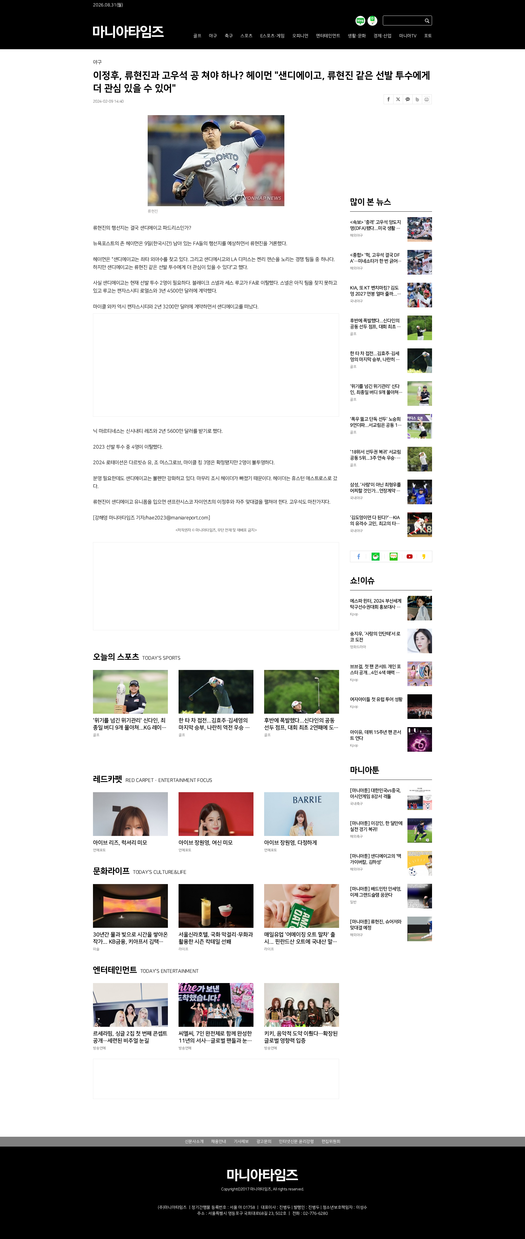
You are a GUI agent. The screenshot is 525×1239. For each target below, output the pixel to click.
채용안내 (218, 1141)
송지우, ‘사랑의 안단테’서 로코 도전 (375, 636)
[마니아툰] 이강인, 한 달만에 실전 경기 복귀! (376, 826)
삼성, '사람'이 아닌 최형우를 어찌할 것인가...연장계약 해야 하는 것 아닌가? (375, 488)
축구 (229, 36)
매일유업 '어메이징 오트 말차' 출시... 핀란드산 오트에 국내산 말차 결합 (300, 938)
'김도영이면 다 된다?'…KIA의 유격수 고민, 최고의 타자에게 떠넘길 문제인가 (375, 521)
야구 (213, 36)
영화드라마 (358, 647)
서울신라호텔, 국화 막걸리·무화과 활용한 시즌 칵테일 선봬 (216, 938)
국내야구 (356, 301)
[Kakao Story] (424, 557)
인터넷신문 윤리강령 (296, 1141)
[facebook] (359, 557)
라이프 (183, 949)
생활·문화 (357, 36)
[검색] (427, 20)
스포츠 (246, 36)
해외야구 (356, 235)
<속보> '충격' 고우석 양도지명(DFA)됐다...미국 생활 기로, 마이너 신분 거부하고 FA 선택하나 (375, 225)
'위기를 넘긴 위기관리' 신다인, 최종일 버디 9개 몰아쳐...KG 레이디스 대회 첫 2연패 (130, 724)
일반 (353, 902)
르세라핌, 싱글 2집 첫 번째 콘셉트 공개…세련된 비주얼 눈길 (130, 1037)
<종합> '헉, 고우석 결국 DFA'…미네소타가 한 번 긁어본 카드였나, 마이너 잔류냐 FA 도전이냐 (375, 258)
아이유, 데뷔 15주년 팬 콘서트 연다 (375, 735)
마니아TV (407, 36)
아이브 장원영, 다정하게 (290, 843)
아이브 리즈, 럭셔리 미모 (120, 843)
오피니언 (300, 36)
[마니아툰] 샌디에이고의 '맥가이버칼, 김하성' (375, 859)
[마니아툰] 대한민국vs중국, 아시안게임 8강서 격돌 (375, 793)
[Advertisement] (163, 363)
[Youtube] (409, 557)
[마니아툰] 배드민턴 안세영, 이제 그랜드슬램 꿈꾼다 (375, 892)
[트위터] (398, 99)
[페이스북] (388, 99)
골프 (197, 36)
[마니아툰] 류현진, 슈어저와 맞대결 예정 (375, 924)
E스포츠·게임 (272, 36)
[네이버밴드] (417, 99)
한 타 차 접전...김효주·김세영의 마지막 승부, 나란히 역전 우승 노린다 (214, 724)
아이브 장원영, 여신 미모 (206, 843)
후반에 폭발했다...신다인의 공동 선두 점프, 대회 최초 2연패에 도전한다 (301, 724)
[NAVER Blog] (394, 557)
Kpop (354, 614)
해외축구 (356, 836)
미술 (96, 949)
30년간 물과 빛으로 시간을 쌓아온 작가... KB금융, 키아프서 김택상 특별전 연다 (130, 938)
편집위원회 (331, 1141)
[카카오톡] (407, 99)
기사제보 (241, 1141)
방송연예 (99, 1048)
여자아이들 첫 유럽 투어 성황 (376, 699)
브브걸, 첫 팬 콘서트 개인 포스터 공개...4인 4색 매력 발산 (375, 670)
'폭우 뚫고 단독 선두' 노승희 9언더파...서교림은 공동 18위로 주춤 (375, 422)
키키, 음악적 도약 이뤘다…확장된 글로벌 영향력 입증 (301, 1037)
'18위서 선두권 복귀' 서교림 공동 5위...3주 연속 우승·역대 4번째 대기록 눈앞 (375, 455)
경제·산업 (383, 36)
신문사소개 (194, 1141)
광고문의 (264, 1141)
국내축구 (356, 804)
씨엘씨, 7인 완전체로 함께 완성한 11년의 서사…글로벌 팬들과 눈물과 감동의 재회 (215, 1037)
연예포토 (99, 850)
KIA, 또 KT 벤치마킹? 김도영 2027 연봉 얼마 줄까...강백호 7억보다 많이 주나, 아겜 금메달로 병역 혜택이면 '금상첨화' (376, 291)
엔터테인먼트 (328, 36)
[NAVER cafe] (376, 557)
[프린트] (426, 99)
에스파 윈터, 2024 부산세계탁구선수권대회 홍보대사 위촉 (375, 604)
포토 (428, 36)
